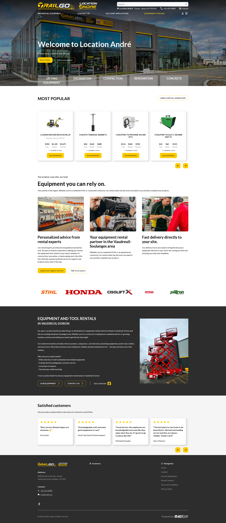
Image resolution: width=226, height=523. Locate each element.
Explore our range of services (51, 270)
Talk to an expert (78, 270)
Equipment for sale (154, 13)
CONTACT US (73, 383)
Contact (164, 472)
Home (163, 468)
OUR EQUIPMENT (48, 383)
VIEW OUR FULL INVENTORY (173, 98)
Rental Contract (167, 480)
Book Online (45, 60)
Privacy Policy (166, 489)
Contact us (83, 13)
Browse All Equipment (49, 13)
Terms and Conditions (169, 485)
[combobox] (152, 4)
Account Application (117, 13)
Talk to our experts (65, 60)
